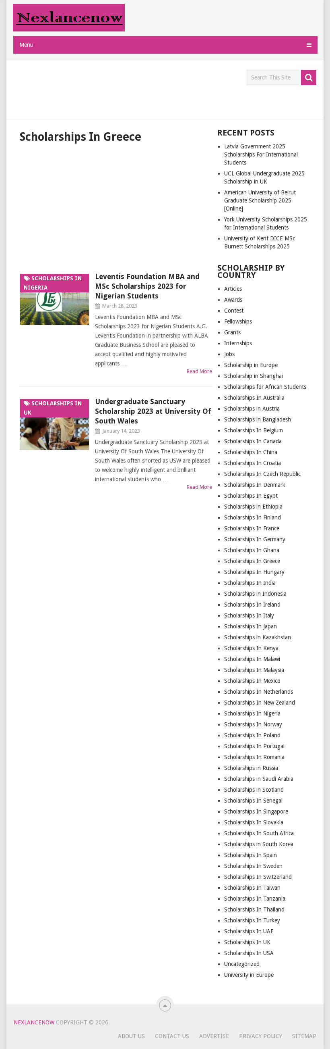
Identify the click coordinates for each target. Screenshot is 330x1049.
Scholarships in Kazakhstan (257, 637)
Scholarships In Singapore (256, 811)
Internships (238, 343)
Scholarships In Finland (252, 517)
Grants (232, 332)
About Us (131, 1036)
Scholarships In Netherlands (258, 691)
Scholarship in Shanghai (253, 376)
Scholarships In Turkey (252, 920)
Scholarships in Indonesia (255, 593)
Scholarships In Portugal (254, 746)
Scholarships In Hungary (254, 572)
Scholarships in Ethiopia (253, 506)
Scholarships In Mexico (252, 681)
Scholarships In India (250, 583)
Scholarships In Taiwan (252, 887)
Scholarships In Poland (252, 735)
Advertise (214, 1036)
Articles (233, 289)
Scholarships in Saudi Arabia (258, 779)
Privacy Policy (260, 1036)
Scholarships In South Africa (259, 833)
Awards (233, 299)
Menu (26, 45)
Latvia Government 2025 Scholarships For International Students (261, 154)
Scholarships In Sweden (253, 866)
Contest (233, 310)
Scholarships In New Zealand (259, 702)
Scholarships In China (250, 452)
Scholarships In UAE (249, 931)
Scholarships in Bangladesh (257, 419)
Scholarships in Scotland (254, 789)
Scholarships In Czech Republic (262, 474)
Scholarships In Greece (252, 561)
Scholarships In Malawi (252, 659)
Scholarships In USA (249, 953)
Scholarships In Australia (254, 397)
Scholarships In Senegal (253, 800)
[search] (308, 77)
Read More (199, 371)
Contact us (172, 1036)
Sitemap (304, 1036)
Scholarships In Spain (250, 855)
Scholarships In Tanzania (254, 898)
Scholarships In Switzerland (258, 877)
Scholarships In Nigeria (252, 713)
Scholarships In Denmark (254, 485)
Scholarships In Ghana (251, 550)
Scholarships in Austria (252, 408)
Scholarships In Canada (253, 441)
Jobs (229, 354)
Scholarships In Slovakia (253, 822)
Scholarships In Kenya (251, 648)
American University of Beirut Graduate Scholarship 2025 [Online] (260, 200)
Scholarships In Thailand (254, 909)
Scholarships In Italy (249, 615)
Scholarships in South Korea (258, 844)
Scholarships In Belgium (253, 430)
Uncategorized (242, 964)
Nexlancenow (34, 1022)
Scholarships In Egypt (251, 495)
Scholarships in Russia (251, 768)
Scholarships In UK (247, 942)
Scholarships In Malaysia (254, 670)
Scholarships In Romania (254, 757)
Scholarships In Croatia (252, 463)
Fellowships (238, 321)
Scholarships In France (251, 528)
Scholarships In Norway (253, 724)
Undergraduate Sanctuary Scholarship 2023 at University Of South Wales (153, 411)
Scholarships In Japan (250, 626)
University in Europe (249, 975)
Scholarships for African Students (265, 387)
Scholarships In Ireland (252, 604)
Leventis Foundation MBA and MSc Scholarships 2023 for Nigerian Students (147, 286)
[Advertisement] (160, 88)
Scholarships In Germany (254, 539)
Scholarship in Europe (251, 365)
